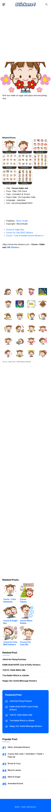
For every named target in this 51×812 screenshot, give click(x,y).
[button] (46, 4)
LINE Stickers (12, 247)
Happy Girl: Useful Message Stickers (19, 681)
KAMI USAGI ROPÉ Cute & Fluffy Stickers (21, 665)
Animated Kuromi (15, 783)
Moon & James (14, 770)
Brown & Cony (14, 763)
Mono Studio (22, 221)
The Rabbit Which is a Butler (15, 675)
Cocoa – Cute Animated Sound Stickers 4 (25, 235)
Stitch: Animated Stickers (19, 747)
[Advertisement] (25, 34)
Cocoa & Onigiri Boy (15, 229)
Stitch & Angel (14, 777)
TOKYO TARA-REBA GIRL (14, 670)
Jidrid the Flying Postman (14, 659)
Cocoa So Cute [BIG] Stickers (19, 232)
